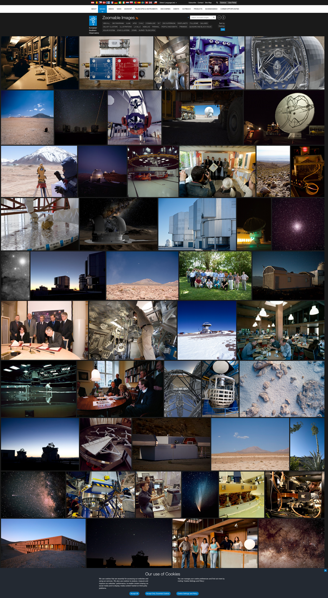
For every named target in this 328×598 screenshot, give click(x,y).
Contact (200, 3)
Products (198, 9)
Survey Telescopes (147, 30)
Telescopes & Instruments (146, 9)
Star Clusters (123, 30)
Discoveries (165, 9)
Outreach (186, 9)
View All (106, 23)
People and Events (169, 27)
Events (176, 9)
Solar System (109, 30)
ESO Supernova (169, 23)
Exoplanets (183, 23)
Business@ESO (211, 9)
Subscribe (192, 3)
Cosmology (151, 23)
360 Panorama (118, 23)
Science (223, 3)
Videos (111, 9)
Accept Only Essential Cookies (157, 593)
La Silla (137, 27)
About (93, 9)
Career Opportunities (230, 9)
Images (102, 9)
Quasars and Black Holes (200, 27)
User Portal (232, 3)
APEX (135, 23)
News (119, 9)
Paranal (155, 27)
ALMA (128, 23)
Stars (134, 30)
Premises (183, 27)
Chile (141, 23)
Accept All (134, 593)
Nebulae (146, 27)
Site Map (208, 3)
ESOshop (128, 9)
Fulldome (194, 23)
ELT (159, 23)
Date (222, 29)
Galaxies (204, 23)
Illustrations (126, 27)
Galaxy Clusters (110, 27)
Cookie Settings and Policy (187, 593)
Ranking (221, 26)
